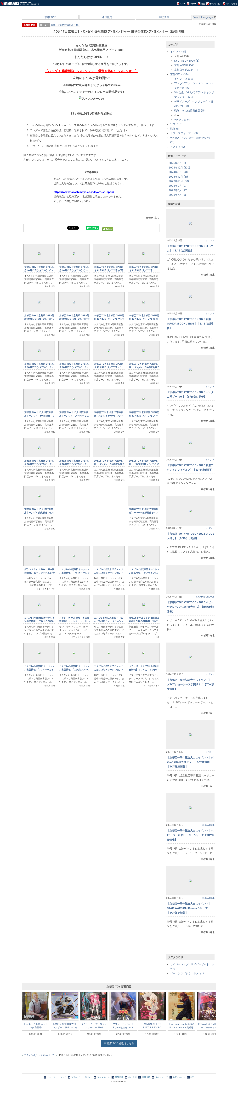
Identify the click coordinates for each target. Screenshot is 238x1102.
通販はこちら (119, 1043)
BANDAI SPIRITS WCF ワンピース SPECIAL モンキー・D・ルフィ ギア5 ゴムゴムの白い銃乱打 (64, 1026)
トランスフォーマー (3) (184, 133)
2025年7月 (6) (177, 163)
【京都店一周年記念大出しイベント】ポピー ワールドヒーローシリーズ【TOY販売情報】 (191, 835)
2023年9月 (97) (178, 185)
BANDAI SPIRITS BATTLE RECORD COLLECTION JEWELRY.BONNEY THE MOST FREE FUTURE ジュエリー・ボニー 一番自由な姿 (152, 1026)
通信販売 (107, 17)
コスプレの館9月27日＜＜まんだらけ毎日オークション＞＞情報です (109, 621)
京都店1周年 (208, 825)
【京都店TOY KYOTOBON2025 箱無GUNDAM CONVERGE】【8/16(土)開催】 (190, 323)
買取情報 (164, 17)
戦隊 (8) (175, 128)
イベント (210, 240)
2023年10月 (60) (179, 181)
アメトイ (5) (177, 146)
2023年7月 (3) (177, 194)
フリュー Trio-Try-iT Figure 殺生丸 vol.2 (123, 1026)
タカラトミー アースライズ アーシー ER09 (94, 1026)
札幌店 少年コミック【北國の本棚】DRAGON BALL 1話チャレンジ (144, 621)
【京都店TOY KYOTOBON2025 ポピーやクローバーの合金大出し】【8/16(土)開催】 (190, 607)
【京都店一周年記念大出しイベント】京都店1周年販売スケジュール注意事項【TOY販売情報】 (190, 762)
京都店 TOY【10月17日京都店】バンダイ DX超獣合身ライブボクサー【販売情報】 (144, 367)
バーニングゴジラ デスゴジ (187, 973)
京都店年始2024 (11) (186, 69)
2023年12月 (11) (178, 176)
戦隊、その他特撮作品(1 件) (65, 24)
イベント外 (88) (183, 78)
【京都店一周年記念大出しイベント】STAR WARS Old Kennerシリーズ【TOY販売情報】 (189, 908)
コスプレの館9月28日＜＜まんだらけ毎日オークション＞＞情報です (109, 572)
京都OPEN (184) (180, 74)
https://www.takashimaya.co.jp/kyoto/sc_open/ (84, 192)
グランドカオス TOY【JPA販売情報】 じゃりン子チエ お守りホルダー (39, 572)
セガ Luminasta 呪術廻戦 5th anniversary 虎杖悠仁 (181, 1026)
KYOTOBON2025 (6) (186, 60)
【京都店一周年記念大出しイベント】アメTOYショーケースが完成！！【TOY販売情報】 (190, 684)
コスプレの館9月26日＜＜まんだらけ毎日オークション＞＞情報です (109, 669)
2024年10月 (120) (179, 167)
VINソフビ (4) (182, 119)
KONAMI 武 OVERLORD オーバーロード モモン (210, 1026)
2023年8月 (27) (178, 190)
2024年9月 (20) (178, 172)
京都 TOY (50, 17)
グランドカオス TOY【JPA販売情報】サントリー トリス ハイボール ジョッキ (74, 621)
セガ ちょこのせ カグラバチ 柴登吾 (36, 1026)
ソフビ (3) (176, 124)
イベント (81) (178, 51)
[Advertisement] (91, 744)
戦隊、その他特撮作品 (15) (190, 110)
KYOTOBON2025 (205, 596)
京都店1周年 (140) (184, 65)
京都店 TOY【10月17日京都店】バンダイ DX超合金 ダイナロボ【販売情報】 (39, 415)
